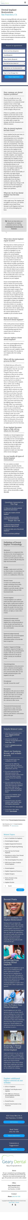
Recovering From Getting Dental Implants (11, 962)
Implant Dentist (9, 882)
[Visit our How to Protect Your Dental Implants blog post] (14, 1003)
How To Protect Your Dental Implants (13, 1006)
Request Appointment (14, 1135)
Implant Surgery (9, 874)
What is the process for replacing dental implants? (11, 517)
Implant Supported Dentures (13, 844)
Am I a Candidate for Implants (13, 838)
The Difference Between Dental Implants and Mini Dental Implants (12, 1095)
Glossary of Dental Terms (12, 735)
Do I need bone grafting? (12, 533)
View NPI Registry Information (13, 803)
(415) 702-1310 (13, 21)
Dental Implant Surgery (12, 841)
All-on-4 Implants (10, 1086)
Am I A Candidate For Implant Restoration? (13, 918)
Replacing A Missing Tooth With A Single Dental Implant (12, 1047)
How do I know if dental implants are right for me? (11, 525)
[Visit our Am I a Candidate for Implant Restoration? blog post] (14, 916)
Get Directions (14, 1122)
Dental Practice (9, 1101)
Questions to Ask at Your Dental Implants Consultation (14, 856)
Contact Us (14, 1149)
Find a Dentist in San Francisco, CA (11, 878)
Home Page (8, 742)
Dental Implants (9, 868)
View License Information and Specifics (13, 796)
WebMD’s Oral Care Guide (13, 745)
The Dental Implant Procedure (14, 860)
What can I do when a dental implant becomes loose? (13, 508)
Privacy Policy (12, 1202)
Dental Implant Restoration (17, 820)
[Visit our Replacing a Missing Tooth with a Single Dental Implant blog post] (14, 1044)
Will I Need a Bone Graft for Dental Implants (13, 863)
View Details (19, 806)
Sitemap (17, 1202)
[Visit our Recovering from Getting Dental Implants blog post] (14, 958)
